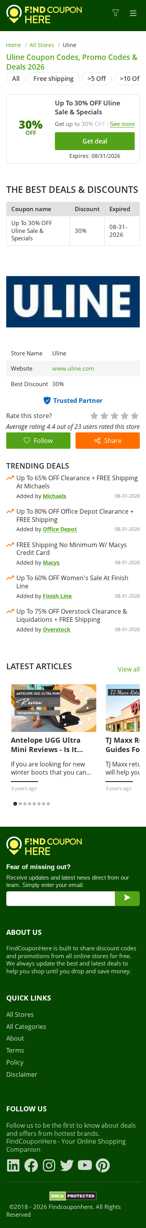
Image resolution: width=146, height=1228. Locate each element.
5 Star (134, 415)
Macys (51, 562)
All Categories (26, 1027)
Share (112, 440)
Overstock (56, 629)
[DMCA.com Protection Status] (73, 1197)
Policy (14, 1062)
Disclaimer (21, 1075)
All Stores (42, 45)
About (15, 1038)
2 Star (104, 415)
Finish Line (57, 596)
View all (129, 669)
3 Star (114, 415)
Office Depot (60, 529)
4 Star (124, 415)
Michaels (54, 496)
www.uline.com (73, 368)
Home (13, 45)
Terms (15, 1050)
